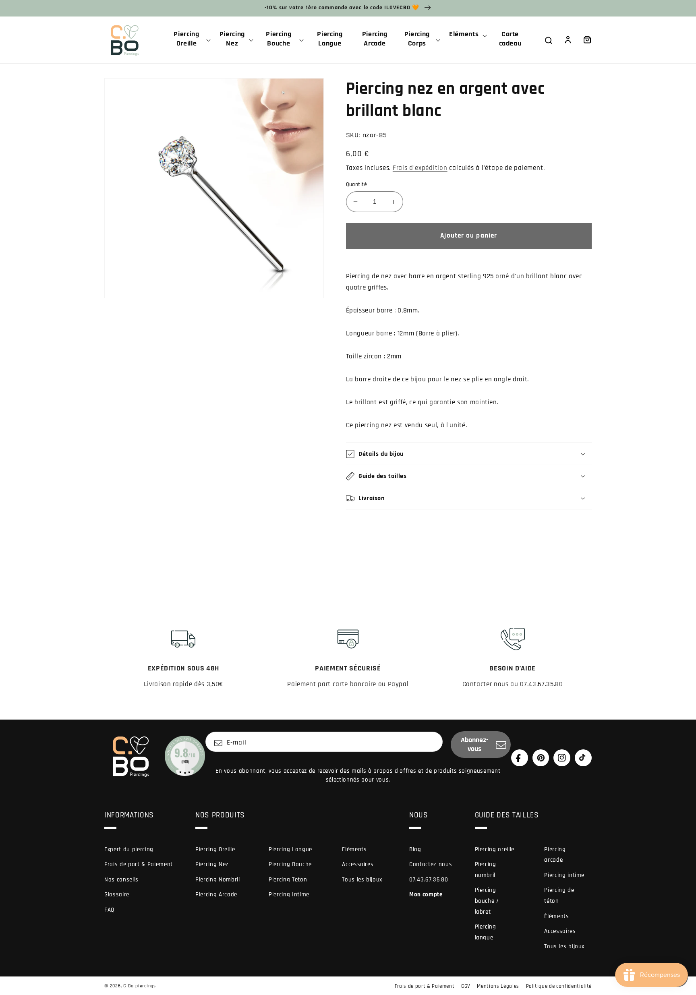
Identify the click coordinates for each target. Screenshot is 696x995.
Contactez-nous (430, 864)
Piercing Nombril (217, 879)
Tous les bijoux (362, 879)
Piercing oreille (495, 849)
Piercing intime (564, 875)
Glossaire (116, 894)
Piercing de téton (559, 895)
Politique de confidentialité (559, 986)
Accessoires (357, 864)
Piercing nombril (485, 870)
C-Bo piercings (139, 986)
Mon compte (426, 894)
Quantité (356, 184)
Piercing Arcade (216, 894)
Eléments (354, 849)
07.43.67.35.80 (428, 879)
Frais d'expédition (420, 168)
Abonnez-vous (475, 744)
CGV (465, 986)
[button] (190, 40)
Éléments (556, 916)
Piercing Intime (289, 894)
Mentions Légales (498, 986)
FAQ (109, 910)
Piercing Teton (288, 879)
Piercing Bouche (290, 864)
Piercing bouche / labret (487, 900)
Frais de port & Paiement (138, 864)
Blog (415, 849)
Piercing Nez (211, 864)
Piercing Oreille (215, 849)
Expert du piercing (128, 849)
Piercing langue (485, 932)
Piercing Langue (290, 849)
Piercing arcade (555, 855)
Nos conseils (121, 879)
